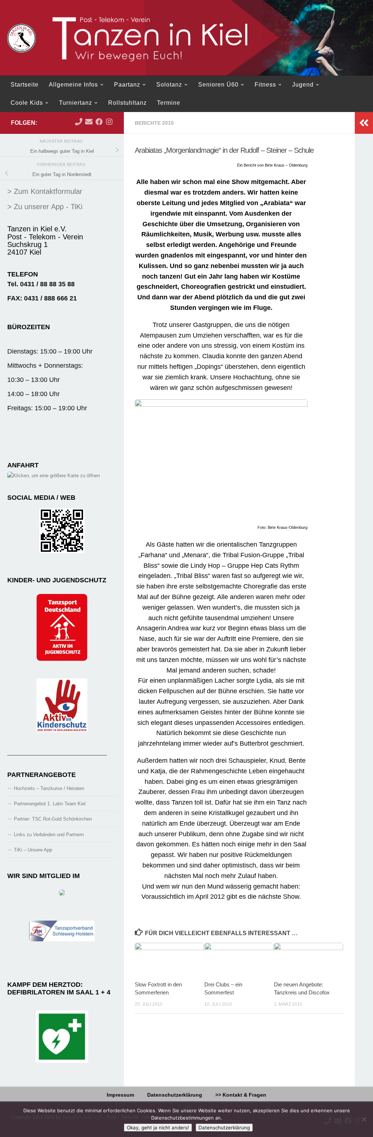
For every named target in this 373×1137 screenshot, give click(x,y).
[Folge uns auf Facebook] (99, 121)
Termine (168, 103)
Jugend (303, 84)
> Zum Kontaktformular (44, 191)
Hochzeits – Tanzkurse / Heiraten (49, 788)
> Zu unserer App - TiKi (44, 207)
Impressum (120, 1095)
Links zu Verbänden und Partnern (49, 834)
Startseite (25, 84)
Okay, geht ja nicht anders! (158, 1127)
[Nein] (364, 1119)
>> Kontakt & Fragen (240, 1095)
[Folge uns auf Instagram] (109, 121)
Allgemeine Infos (73, 84)
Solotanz (169, 84)
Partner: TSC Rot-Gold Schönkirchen (53, 819)
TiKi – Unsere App (33, 850)
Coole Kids (27, 103)
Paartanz (127, 84)
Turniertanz (75, 103)
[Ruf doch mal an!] (78, 121)
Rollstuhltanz (127, 103)
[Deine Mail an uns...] (89, 121)
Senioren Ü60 (218, 84)
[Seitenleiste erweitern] (364, 123)
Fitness (265, 84)
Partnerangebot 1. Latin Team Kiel (50, 803)
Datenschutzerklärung (174, 1095)
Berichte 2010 (154, 123)
